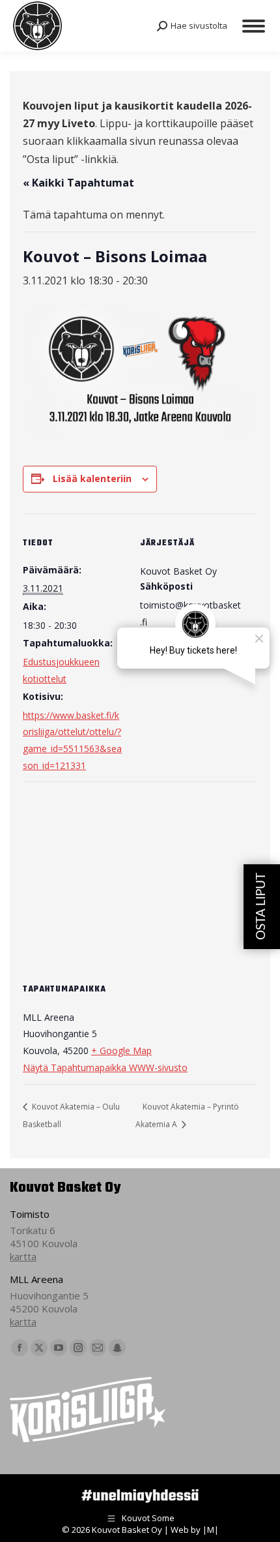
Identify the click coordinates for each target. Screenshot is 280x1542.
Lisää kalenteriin (92, 478)
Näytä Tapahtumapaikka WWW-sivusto (105, 1067)
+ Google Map (121, 1050)
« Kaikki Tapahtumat (78, 182)
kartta (23, 1256)
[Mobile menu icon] (253, 26)
